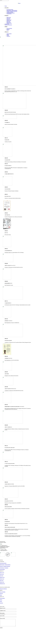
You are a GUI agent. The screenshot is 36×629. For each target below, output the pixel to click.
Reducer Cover (2, 577)
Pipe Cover (1, 580)
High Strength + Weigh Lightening (5, 564)
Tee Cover (1, 575)
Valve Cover (2, 574)
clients (1, 601)
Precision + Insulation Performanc (5, 566)
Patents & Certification (3, 588)
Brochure (1, 593)
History (1, 599)
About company (2, 598)
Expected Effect (2, 569)
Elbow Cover (2, 572)
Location (1, 551)
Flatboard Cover (2, 583)
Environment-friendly (3, 563)
